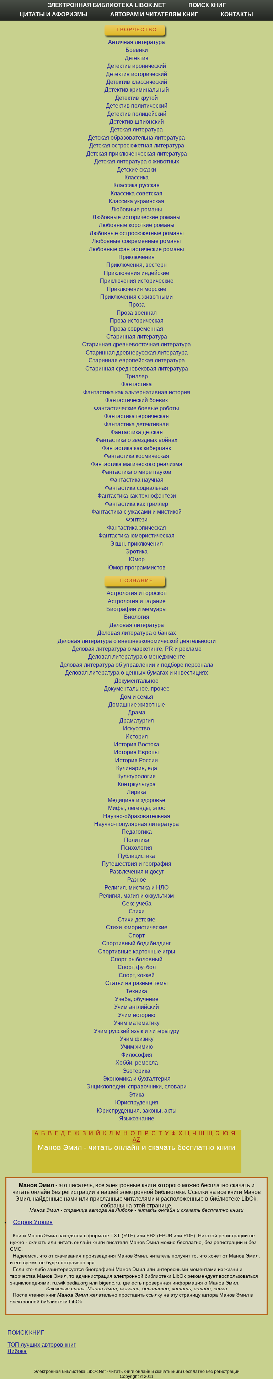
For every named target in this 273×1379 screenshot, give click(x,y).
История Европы (136, 752)
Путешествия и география (136, 864)
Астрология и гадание (137, 601)
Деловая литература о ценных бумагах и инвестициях (136, 673)
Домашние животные (136, 705)
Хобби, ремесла (137, 1063)
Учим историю (136, 1015)
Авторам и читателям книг (154, 14)
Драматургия (136, 721)
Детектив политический (136, 106)
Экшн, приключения (136, 544)
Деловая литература (136, 625)
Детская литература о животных (136, 161)
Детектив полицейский (136, 114)
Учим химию (137, 1047)
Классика (136, 177)
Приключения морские (136, 289)
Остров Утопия (33, 1222)
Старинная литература (136, 337)
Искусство (136, 728)
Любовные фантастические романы (136, 249)
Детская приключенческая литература (136, 154)
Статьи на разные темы (136, 983)
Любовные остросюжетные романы (137, 233)
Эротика (136, 551)
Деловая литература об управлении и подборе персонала (136, 665)
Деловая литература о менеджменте (136, 657)
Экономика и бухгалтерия (137, 1079)
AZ (136, 1140)
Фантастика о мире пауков (136, 472)
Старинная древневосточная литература (136, 344)
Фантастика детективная (136, 424)
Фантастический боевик (136, 400)
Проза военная (137, 313)
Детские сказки (136, 170)
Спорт (136, 935)
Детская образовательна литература (136, 138)
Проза (136, 305)
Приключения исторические (136, 281)
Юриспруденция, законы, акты (137, 1111)
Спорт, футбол (137, 967)
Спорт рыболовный (136, 959)
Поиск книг (207, 5)
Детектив (137, 58)
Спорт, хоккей (137, 975)
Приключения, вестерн (136, 265)
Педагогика (137, 832)
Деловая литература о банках (136, 633)
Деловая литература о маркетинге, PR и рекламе (137, 649)
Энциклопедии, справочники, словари (136, 1086)
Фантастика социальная (136, 488)
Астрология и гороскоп (137, 593)
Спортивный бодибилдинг (136, 943)
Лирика (136, 792)
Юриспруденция (136, 1102)
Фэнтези (137, 520)
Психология (136, 848)
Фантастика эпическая (136, 528)
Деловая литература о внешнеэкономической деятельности (137, 641)
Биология (136, 617)
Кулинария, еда (136, 768)
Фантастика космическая (136, 456)
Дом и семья (136, 697)
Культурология (136, 776)
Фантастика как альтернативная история (136, 392)
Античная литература (136, 42)
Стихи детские (136, 919)
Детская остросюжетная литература (136, 145)
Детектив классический (136, 82)
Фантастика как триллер (136, 504)
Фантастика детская (137, 432)
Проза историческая (137, 321)
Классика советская (136, 193)
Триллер (136, 376)
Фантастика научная (137, 480)
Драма (136, 712)
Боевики (136, 50)
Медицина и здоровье (136, 800)
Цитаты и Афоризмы (53, 14)
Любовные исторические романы (136, 217)
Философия (136, 1055)
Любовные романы (136, 209)
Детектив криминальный (137, 90)
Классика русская (136, 185)
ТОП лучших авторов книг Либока (41, 1348)
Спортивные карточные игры (136, 951)
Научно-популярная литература (136, 824)
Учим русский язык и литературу (136, 1031)
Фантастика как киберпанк (136, 448)
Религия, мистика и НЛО (136, 888)
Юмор (137, 559)
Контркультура (137, 784)
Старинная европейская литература (137, 360)
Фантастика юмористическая (136, 535)
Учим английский (136, 1007)
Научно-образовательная (136, 816)
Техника (136, 991)
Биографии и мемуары (136, 609)
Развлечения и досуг (136, 872)
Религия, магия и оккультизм (136, 896)
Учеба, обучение (137, 999)
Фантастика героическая (136, 416)
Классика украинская (136, 201)
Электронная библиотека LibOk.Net (107, 5)
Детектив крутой (136, 98)
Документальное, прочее (137, 689)
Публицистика (136, 856)
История (136, 737)
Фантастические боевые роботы (136, 408)
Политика (136, 840)
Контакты (237, 14)
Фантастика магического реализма (136, 464)
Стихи (137, 911)
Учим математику (137, 1023)
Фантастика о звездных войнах (136, 440)
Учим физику (137, 1039)
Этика (136, 1095)
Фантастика (136, 384)
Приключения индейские (136, 273)
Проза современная (136, 329)
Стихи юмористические (136, 927)
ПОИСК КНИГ (25, 1333)
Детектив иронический (136, 66)
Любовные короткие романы (137, 225)
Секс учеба (136, 904)
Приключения (136, 257)
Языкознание (136, 1118)
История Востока (136, 744)
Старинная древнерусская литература (137, 353)
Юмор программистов (136, 567)
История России (136, 760)
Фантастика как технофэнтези (136, 496)
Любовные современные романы (136, 241)
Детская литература (136, 129)
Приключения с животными (136, 297)
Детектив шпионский (136, 122)
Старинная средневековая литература (136, 369)
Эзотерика (136, 1071)
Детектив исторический (136, 74)
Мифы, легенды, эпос (136, 808)
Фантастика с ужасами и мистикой (137, 512)
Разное (136, 880)
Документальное (136, 681)
